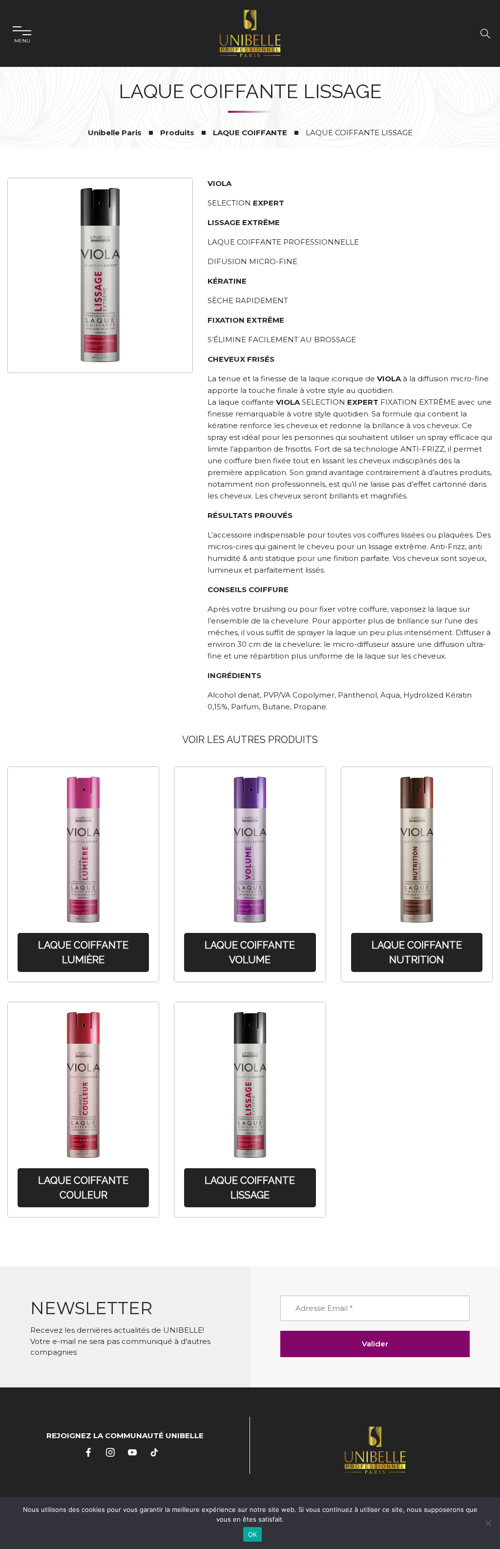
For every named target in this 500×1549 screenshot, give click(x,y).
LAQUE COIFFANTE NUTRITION (417, 952)
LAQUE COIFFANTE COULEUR (83, 1188)
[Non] (488, 1523)
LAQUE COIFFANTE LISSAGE (250, 1188)
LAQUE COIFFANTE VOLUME (250, 952)
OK (252, 1534)
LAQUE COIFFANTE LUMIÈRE (83, 952)
